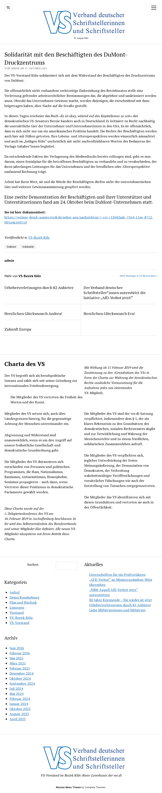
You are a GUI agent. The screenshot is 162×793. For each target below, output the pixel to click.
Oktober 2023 (20, 708)
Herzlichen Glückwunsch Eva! (109, 313)
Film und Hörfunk (23, 602)
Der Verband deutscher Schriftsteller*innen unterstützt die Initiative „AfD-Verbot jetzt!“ (115, 292)
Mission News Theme (68, 787)
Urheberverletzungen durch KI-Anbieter (38, 287)
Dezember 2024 (21, 673)
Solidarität (28, 246)
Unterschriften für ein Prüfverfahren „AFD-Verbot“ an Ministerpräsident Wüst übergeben (120, 579)
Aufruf (14, 592)
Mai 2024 (16, 693)
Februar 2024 (19, 698)
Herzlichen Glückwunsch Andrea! (33, 313)
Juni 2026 (16, 648)
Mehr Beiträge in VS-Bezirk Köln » (139, 275)
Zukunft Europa (17, 329)
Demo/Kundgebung (24, 597)
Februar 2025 (19, 668)
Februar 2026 (19, 653)
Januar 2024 (18, 703)
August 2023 (19, 714)
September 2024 (22, 683)
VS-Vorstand (19, 622)
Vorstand (16, 612)
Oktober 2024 (20, 678)
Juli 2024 (16, 688)
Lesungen (16, 607)
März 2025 (17, 663)
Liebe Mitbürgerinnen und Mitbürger (117, 610)
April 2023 (17, 719)
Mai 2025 (16, 658)
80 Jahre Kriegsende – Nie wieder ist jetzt (120, 600)
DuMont (11, 246)
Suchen (32, 564)
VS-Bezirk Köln (39, 237)
